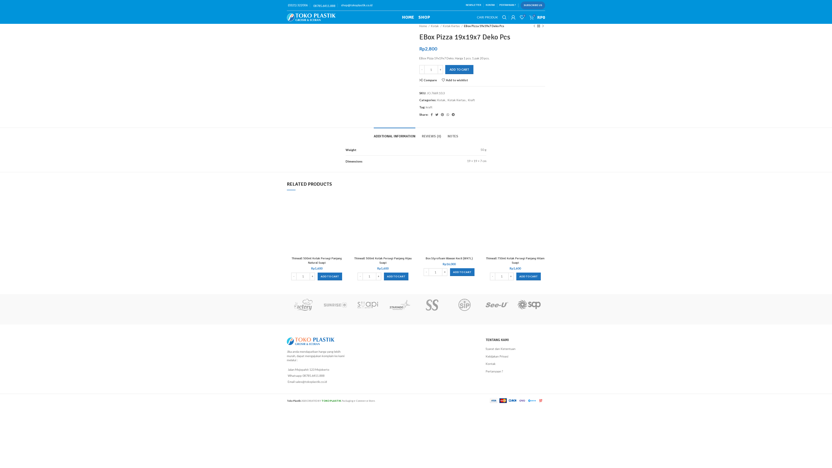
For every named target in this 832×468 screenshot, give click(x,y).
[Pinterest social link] (442, 114)
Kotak (435, 26)
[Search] (504, 17)
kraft (429, 107)
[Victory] (303, 305)
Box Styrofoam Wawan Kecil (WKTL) (449, 258)
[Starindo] (400, 305)
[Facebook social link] (431, 114)
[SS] (432, 305)
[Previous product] (534, 26)
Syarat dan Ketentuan (500, 349)
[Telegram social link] (453, 114)
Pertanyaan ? (494, 371)
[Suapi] (367, 305)
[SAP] (529, 305)
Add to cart (459, 69)
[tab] (394, 134)
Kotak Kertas (451, 26)
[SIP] (464, 305)
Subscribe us (533, 5)
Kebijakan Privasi (497, 356)
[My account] (513, 17)
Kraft (471, 100)
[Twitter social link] (437, 114)
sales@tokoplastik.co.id (311, 382)
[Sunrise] (335, 305)
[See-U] (497, 305)
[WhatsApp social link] (447, 114)
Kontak (491, 364)
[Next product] (543, 26)
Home (423, 26)
